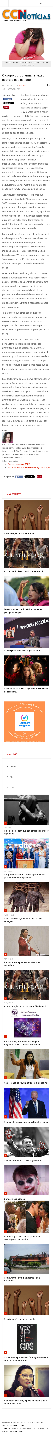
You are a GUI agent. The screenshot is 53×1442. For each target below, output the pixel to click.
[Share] (41, 3)
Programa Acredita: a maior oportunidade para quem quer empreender (24, 876)
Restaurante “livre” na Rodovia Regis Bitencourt (22, 1279)
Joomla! (5, 1428)
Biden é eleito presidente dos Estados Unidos (26, 1122)
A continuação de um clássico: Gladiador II (25, 1006)
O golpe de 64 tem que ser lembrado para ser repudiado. (26, 832)
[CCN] (26, 15)
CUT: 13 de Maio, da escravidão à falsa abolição (23, 920)
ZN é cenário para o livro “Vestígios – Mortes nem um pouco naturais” (26, 1359)
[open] (5, 3)
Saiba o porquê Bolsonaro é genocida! (22, 1160)
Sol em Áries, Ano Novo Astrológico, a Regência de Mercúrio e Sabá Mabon (22, 1043)
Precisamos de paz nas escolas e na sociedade (22, 964)
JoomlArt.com (18, 1425)
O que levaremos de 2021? (19, 464)
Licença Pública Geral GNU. (13, 1431)
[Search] (47, 3)
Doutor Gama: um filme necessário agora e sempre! (29, 467)
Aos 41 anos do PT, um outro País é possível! (26, 1083)
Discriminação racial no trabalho (20, 1319)
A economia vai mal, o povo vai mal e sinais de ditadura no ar (25, 1402)
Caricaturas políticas (14, 1199)
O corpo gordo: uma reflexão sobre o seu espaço (23, 77)
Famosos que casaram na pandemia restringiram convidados (22, 1238)
